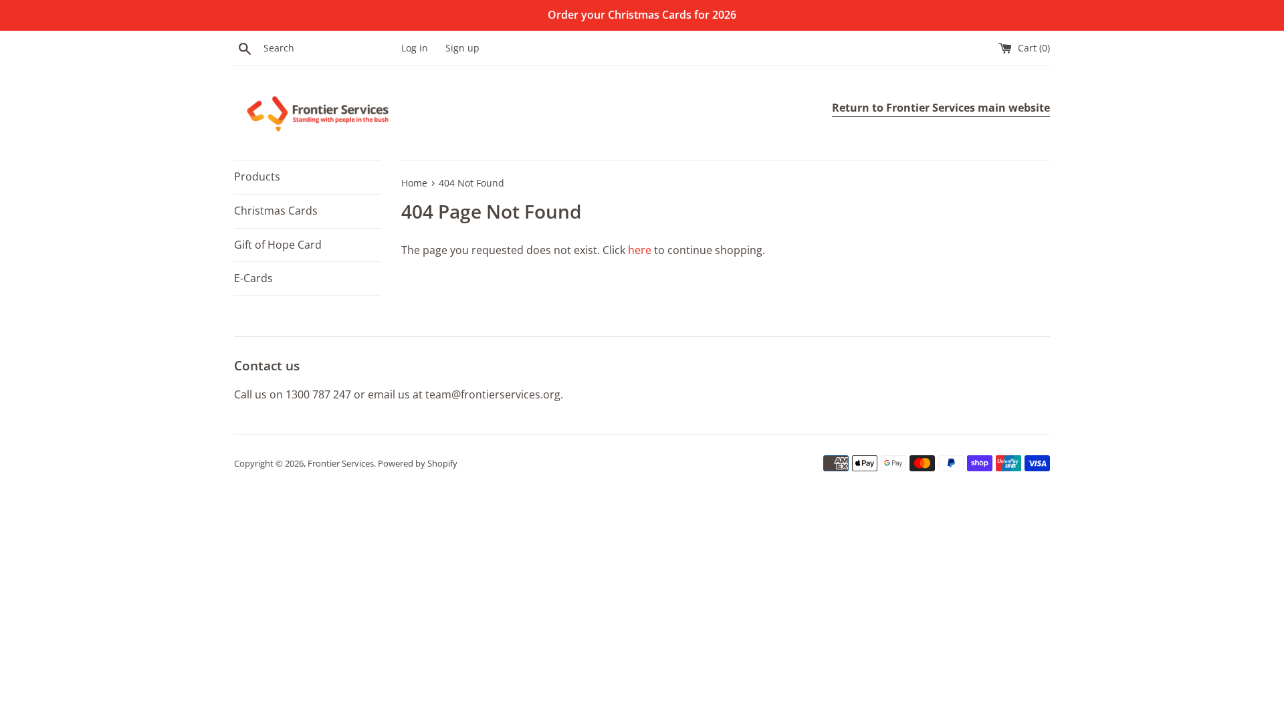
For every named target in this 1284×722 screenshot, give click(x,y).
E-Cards (253, 278)
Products (257, 176)
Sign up (462, 47)
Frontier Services (341, 463)
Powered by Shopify (417, 463)
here (639, 250)
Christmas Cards (276, 210)
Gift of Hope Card (278, 244)
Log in (414, 47)
